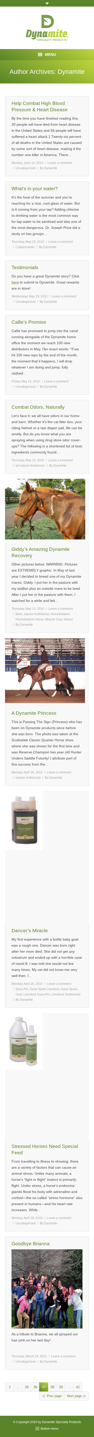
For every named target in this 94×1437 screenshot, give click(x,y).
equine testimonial (36, 614)
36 (35, 1387)
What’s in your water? (35, 188)
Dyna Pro (22, 989)
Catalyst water (25, 247)
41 (78, 1387)
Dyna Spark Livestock (44, 989)
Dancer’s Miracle (30, 930)
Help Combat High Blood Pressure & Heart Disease (40, 106)
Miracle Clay (53, 619)
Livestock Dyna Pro (37, 994)
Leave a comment (60, 163)
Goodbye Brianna (31, 1243)
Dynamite (71, 71)
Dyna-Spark (69, 989)
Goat (19, 994)
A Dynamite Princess (34, 713)
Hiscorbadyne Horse (30, 619)
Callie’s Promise (29, 322)
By (48, 168)
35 (27, 1387)
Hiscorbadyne (60, 614)
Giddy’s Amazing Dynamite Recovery (41, 552)
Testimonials (25, 267)
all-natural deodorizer (30, 465)
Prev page (54, 1396)
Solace (68, 619)
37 (44, 1387)
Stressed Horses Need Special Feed (45, 1149)
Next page (74, 1396)
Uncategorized (26, 168)
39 (61, 1387)
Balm (19, 614)
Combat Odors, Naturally (38, 407)
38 (52, 1387)
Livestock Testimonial (65, 994)
